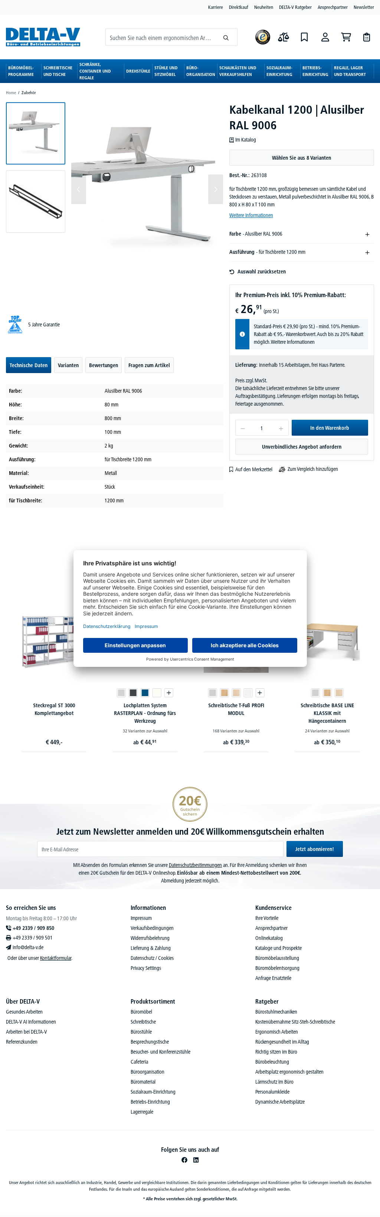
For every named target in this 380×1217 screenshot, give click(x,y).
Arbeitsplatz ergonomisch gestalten (289, 1071)
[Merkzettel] (304, 37)
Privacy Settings (146, 968)
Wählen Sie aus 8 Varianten (301, 157)
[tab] (28, 365)
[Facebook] (184, 1160)
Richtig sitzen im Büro (276, 1051)
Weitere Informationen (251, 215)
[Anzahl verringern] (242, 428)
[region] (114, 201)
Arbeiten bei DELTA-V (26, 1031)
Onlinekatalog (269, 938)
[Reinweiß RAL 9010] (156, 692)
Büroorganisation (147, 1071)
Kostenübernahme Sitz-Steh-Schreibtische (295, 1021)
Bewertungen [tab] (103, 365)
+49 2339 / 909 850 (33, 928)
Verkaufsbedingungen (152, 928)
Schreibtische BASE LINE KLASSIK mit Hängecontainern (326, 713)
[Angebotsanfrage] (366, 37)
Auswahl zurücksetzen (262, 271)
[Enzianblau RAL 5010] (144, 692)
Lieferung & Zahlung (151, 948)
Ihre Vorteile (266, 918)
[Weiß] (247, 692)
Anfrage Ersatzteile (273, 978)
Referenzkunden (21, 1041)
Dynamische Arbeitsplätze (280, 1101)
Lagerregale (142, 1111)
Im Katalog (245, 139)
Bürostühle (141, 1031)
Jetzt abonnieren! (314, 849)
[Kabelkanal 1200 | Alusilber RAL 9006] (147, 189)
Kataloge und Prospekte (278, 948)
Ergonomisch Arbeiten (276, 1031)
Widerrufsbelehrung (150, 938)
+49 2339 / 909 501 (33, 937)
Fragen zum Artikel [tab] (149, 365)
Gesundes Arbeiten (24, 1011)
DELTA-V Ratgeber (295, 7)
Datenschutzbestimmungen (195, 865)
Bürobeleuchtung (272, 1061)
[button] (35, 133)
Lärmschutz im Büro (274, 1081)
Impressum (141, 918)
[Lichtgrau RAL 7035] (120, 692)
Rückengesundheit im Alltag (282, 1041)
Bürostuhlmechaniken (276, 1011)
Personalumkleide (272, 1091)
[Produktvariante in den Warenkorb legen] (168, 692)
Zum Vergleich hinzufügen (313, 469)
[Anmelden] (325, 37)
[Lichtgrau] (211, 692)
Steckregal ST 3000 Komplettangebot (53, 709)
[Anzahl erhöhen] (281, 428)
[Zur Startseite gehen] (43, 37)
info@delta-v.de (28, 947)
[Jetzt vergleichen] (283, 37)
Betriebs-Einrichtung (150, 1101)
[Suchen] (226, 37)
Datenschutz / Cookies (152, 958)
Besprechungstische (150, 1041)
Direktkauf (238, 7)
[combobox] (160, 37)
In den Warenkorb (329, 428)
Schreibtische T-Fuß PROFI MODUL (235, 709)
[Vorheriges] (78, 189)
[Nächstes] (215, 189)
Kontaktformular (55, 958)
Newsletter (364, 7)
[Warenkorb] (345, 37)
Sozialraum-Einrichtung (153, 1091)
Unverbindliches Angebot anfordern (301, 446)
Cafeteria (139, 1061)
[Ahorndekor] (235, 692)
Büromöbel (141, 1011)
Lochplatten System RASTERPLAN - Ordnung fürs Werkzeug (145, 713)
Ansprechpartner (333, 7)
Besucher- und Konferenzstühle (160, 1051)
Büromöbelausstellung (277, 958)
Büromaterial (143, 1081)
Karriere (215, 7)
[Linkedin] (196, 1160)
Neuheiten (263, 7)
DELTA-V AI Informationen (31, 1021)
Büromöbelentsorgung (277, 968)
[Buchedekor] (223, 692)
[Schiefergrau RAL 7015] (132, 692)
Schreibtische (143, 1021)
